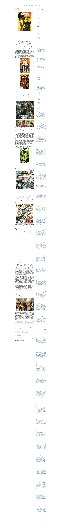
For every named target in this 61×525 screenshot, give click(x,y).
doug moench (37, 216)
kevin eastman (38, 313)
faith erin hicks (43, 230)
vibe (36, 498)
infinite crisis (43, 278)
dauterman (41, 198)
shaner (39, 435)
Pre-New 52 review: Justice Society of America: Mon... (41, 56)
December (39, 42)
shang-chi (42, 435)
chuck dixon (44, 178)
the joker (45, 473)
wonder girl (39, 510)
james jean (39, 282)
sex (43, 434)
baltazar (37, 136)
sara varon (45, 424)
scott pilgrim (40, 429)
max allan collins (43, 349)
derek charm (40, 208)
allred (41, 123)
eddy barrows (37, 221)
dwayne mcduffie (44, 218)
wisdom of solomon (38, 508)
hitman (40, 270)
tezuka (41, 470)
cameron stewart (39, 164)
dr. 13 (45, 216)
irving (37, 280)
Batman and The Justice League (40, 140)
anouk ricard (37, 129)
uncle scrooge (38, 495)
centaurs (37, 171)
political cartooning (43, 398)
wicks (44, 505)
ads (39, 119)
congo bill (37, 186)
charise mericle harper (39, 172)
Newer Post (16, 338)
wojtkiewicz (42, 508)
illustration (39, 276)
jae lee (43, 281)
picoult (45, 396)
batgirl (44, 138)
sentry (37, 434)
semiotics (45, 433)
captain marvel (43, 166)
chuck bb (41, 178)
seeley (44, 432)
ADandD (42, 118)
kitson (44, 317)
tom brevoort (37, 484)
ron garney (40, 417)
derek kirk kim (43, 208)
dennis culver (39, 207)
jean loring (40, 286)
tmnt (43, 482)
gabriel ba (44, 240)
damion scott (41, 193)
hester (43, 268)
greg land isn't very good (43, 258)
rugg (36, 420)
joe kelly (43, 293)
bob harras (41, 154)
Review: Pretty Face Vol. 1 (40, 89)
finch (39, 232)
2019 (37, 32)
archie (40, 130)
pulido (39, 404)
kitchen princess (41, 317)
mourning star (44, 365)
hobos (42, 270)
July (38, 48)
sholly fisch (37, 437)
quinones (38, 405)
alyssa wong (44, 123)
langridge (44, 321)
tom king (37, 485)
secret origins (44, 431)
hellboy (40, 267)
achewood (43, 114)
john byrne (38, 296)
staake (44, 448)
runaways (41, 420)
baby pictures (40, 134)
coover (40, 187)
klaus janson (39, 318)
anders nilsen (40, 126)
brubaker (40, 159)
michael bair (44, 355)
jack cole (40, 281)
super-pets (39, 458)
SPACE (44, 443)
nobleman (44, 377)
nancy (39, 371)
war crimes (44, 499)
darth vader (44, 197)
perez (29, 332)
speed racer (37, 445)
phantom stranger (39, 393)
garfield (36, 243)
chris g (45, 175)
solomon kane (44, 442)
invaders (40, 279)
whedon (42, 504)
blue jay (43, 153)
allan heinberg (37, 123)
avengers (39, 132)
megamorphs (41, 354)
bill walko (43, 147)
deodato (37, 208)
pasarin (42, 388)
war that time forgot (44, 500)
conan (44, 185)
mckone (42, 352)
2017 (37, 34)
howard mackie (40, 273)
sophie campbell (38, 443)
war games (37, 500)
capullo (36, 167)
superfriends (44, 459)
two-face (37, 492)
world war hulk (40, 513)
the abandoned (44, 471)
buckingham (42, 160)
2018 (37, 33)
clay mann (41, 179)
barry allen (44, 136)
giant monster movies (41, 249)
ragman (45, 406)
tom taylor (44, 485)
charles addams (44, 172)
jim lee (44, 290)
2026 (37, 23)
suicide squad (41, 455)
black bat (39, 150)
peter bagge (38, 392)
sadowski (37, 422)
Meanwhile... (39, 66)
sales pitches (42, 422)
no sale (41, 377)
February (39, 99)
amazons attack (41, 125)
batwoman (45, 143)
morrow (42, 364)
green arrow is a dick (43, 256)
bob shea (44, 154)
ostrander (40, 385)
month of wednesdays (43, 362)
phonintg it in (43, 395)
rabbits (36, 406)
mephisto (44, 354)
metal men (37, 355)
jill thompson (43, 289)
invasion (42, 279)
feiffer (44, 231)
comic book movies (40, 182)
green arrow (42, 255)
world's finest (44, 513)
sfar (45, 434)
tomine (36, 487)
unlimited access (37, 496)
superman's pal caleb (38, 463)
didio (42, 211)
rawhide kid (37, 409)
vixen (45, 498)
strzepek (40, 454)
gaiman (41, 241)
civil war (38, 179)
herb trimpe (44, 267)
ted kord (43, 467)
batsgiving (42, 143)
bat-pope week (40, 138)
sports (37, 448)
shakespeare (37, 435)
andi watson (44, 126)
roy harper (38, 419)
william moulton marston (42, 506)
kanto (44, 308)
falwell (36, 231)
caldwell (37, 163)
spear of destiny (40, 444)
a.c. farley (38, 113)
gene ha (38, 245)
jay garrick (43, 285)
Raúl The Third (43, 408)
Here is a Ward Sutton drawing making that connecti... (41, 69)
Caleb (42, 9)
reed (45, 411)
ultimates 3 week (38, 493)
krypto (44, 319)
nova (43, 379)
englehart (44, 224)
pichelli (43, 396)
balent (44, 135)
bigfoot (39, 147)
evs (44, 229)
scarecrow (45, 426)
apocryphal (44, 129)
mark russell (39, 343)
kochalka (44, 318)
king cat (36, 315)
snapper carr (43, 441)
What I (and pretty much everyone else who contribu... (41, 62)
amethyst (45, 125)
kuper (38, 320)
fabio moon (37, 230)
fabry (40, 230)
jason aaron (38, 284)
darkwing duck (37, 197)
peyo (36, 393)
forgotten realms (40, 235)
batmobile (39, 143)
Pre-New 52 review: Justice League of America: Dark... (41, 54)
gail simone (37, 241)
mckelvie (40, 352)
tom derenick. (40, 484)
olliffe (44, 382)
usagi (45, 496)
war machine (40, 500)
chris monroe (37, 176)
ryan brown (37, 421)
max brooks (37, 350)
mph (40, 366)
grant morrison (40, 254)
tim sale (36, 481)
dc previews (37, 201)
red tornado (43, 411)
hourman (36, 273)
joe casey (40, 293)
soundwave (42, 443)
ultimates (43, 492)
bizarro (41, 149)
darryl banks (41, 197)
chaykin (42, 173)
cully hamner (39, 192)
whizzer (44, 504)
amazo (38, 125)
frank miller (44, 236)
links (45, 329)
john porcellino (37, 297)
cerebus (39, 171)
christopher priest (40, 177)
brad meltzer (44, 156)
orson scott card (44, 384)
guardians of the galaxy (38, 260)
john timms (44, 298)
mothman (45, 364)
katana (41, 309)
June (38, 94)
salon (45, 422)
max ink (40, 350)
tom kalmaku (44, 484)
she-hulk (37, 436)
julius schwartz (44, 304)
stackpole (37, 449)
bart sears (37, 137)
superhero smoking (42, 460)
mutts (45, 368)
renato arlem (37, 413)
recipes (44, 409)
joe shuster (45, 294)
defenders (41, 204)
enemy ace (40, 224)
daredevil (38, 195)
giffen (45, 249)
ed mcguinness (39, 220)
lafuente (40, 321)
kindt (44, 314)
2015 (37, 37)
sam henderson (37, 423)
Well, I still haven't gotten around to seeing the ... (41, 76)
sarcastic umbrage (38, 425)
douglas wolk (42, 216)
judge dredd (38, 303)
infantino (40, 278)
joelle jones (38, 295)
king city (39, 315)
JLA (45, 291)
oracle (44, 383)
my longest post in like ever (42, 369)
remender (44, 412)
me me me (38, 353)
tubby (42, 491)
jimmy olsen (41, 291)
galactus (44, 241)
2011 (37, 102)
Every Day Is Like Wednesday (30, 4)
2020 (37, 31)
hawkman (45, 266)
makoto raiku (45, 336)
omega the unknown (38, 383)
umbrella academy (43, 493)
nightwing (43, 376)
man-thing (44, 339)
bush (36, 162)
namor (36, 371)
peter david (41, 392)
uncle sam (44, 494)
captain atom (45, 165)
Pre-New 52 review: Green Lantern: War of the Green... (41, 88)
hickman (39, 269)
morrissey (39, 364)
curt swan (43, 192)
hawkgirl (42, 266)
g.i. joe (38, 240)
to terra (39, 483)
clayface (44, 179)
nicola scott (37, 376)
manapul (37, 340)
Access (45, 113)
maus (40, 349)
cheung (44, 173)
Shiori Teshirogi (43, 436)
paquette (39, 388)
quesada (45, 404)
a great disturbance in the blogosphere (42, 112)
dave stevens (40, 199)
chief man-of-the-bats (38, 174)
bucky (44, 160)
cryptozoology (40, 191)
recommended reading (38, 410)
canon (36, 165)
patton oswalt (40, 389)
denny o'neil (43, 207)
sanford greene (38, 424)
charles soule (38, 173)
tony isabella (44, 487)
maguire (44, 335)
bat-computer (42, 137)
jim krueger (37, 290)
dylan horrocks (38, 219)
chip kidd (42, 174)
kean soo (38, 311)
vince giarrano (39, 498)
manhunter (41, 341)
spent (42, 445)
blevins (45, 151)
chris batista (37, 175)
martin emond (43, 344)
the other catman (44, 474)
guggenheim (19, 332)
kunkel (36, 320)
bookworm (44, 155)
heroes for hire (40, 268)
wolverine (37, 509)
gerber (43, 247)
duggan (43, 217)
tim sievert (40, 481)
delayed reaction (38, 205)
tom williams (40, 486)
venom (43, 497)
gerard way (40, 247)
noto (41, 379)
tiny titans (39, 482)
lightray (43, 328)
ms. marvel (40, 367)
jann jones (43, 283)
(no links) (38, 77)
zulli (40, 517)
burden (39, 161)
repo (44, 413)
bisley (36, 149)
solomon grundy (40, 442)
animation (43, 128)
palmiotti (37, 387)
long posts (37, 332)
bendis (39, 145)
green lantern (37, 258)
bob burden (38, 154)
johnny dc (41, 299)
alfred (45, 121)
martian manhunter (38, 344)
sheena (40, 436)
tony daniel (39, 487)
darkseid (44, 196)
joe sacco (42, 294)
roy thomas (42, 419)
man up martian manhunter (42, 337)
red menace (39, 411)
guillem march (43, 261)
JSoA (27, 332)
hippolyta (45, 269)
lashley (37, 323)
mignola (45, 357)
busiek (38, 162)
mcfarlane (37, 352)
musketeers (43, 368)
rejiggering (40, 412)
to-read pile (42, 483)
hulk (44, 274)
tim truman (43, 481)
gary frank (39, 243)
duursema (39, 218)
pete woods (45, 391)
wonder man (44, 510)
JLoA (43, 292)
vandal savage (37, 497)
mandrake (43, 340)
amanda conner (41, 124)
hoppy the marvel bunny (39, 272)
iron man (45, 279)
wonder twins (37, 511)
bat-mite (37, 138)
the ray (40, 475)
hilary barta (42, 269)
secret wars (41, 432)
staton (41, 450)
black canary (43, 150)
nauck (45, 371)
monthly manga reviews (40, 363)
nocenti (36, 378)
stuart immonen (43, 454)
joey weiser (41, 295)
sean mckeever (38, 430)
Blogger (42, 520)
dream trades (37, 217)
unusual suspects (42, 496)
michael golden (41, 356)
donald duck (37, 214)
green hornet (44, 257)
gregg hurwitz (38, 259)
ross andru (41, 418)
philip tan (40, 394)
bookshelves (40, 155)
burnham (44, 161)
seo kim (39, 434)
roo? (38, 418)
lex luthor (39, 327)
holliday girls (37, 271)
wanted (41, 499)
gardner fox (44, 242)
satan (44, 425)
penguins (39, 391)
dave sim (37, 199)
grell (41, 259)
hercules (37, 268)
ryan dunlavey (40, 421)
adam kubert (41, 117)
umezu (36, 494)
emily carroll (43, 223)
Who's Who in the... (41, 505)
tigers (40, 480)
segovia (36, 433)
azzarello (44, 133)
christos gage (43, 177)
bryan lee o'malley (38, 160)
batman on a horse (41, 141)
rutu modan (44, 420)
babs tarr (37, 134)
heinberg (38, 267)
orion (40, 384)
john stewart (40, 298)
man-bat (40, 339)
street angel (37, 454)
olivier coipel (41, 382)
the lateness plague (39, 474)
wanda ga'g (38, 499)
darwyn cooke (37, 198)
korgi (38, 319)
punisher (42, 404)
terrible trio (43, 469)
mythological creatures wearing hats (39, 370)
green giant (37, 257)
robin (36, 416)
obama (39, 380)
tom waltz (37, 486)
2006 (37, 108)
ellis (40, 222)
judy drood (42, 303)
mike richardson (41, 358)
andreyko (38, 127)
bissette (39, 149)
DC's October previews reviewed (41, 80)
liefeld (38, 328)
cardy (39, 167)
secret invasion (40, 431)
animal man (40, 128)
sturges (36, 455)
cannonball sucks (44, 164)
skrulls (37, 441)
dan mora (42, 194)
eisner (44, 221)
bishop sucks (44, 148)
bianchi (36, 147)
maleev (37, 337)
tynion (40, 492)
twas (44, 491)
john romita (41, 297)
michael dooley (37, 356)
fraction (44, 235)
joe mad (39, 294)
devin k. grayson (39, 210)
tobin (44, 483)
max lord (45, 350)
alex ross (39, 121)
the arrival (38, 472)
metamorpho (40, 355)
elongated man (43, 222)
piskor (43, 397)
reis (37, 412)
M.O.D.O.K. (37, 335)
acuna (40, 116)
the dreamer (41, 472)
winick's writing (43, 507)
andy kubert (41, 127)
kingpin (38, 316)
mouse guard (37, 366)
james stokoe (37, 283)
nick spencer (43, 375)
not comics (37, 379)
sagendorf (39, 422)
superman (43, 461)
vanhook (40, 497)
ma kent (41, 335)
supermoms (42, 463)
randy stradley (39, 408)
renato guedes (41, 413)
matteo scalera (37, 349)
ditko (40, 212)
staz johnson (44, 450)
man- (37, 339)
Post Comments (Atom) (21, 340)
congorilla (41, 186)
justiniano (41, 307)
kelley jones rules (42, 311)
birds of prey (40, 148)
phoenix (44, 394)
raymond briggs (41, 409)
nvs (45, 379)
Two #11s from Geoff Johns (40, 58)
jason (45, 283)
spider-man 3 (41, 446)
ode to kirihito (42, 381)
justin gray (37, 307)
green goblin (40, 257)
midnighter (42, 357)
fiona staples (44, 232)
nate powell (42, 371)
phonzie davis (37, 396)
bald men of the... (41, 135)
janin (40, 283)
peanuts (44, 390)
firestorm (39, 233)
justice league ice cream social (40, 306)
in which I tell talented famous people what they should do (41, 278)
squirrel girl (40, 448)
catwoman (37, 170)
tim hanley (44, 480)
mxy (37, 369)
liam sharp (43, 327)
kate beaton (44, 309)
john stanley (37, 298)
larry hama (42, 322)
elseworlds (37, 223)
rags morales (38, 407)
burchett (36, 161)
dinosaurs (37, 212)
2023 (37, 27)
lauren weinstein (41, 323)
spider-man (37, 446)
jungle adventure (38, 305)
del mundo (44, 204)
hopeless (44, 271)
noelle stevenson (40, 378)
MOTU (40, 365)
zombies (38, 517)
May (38, 95)
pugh (37, 404)
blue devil (40, 153)
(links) (38, 52)
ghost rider (39, 248)
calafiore (45, 162)
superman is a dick (38, 462)
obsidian (42, 380)
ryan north (44, 421)
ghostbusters (44, 248)
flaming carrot (37, 234)
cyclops (37, 193)
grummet (44, 259)
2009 (37, 104)
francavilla (37, 236)
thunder (45, 479)
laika (41, 321)
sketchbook (40, 440)
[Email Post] (24, 331)
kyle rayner (45, 320)
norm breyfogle (44, 378)
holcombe (45, 270)
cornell (39, 188)
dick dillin (39, 211)
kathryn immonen (38, 310)
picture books (39, 397)
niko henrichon (37, 377)
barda (41, 136)
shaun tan (45, 435)
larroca (39, 322)
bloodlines (45, 152)
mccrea (44, 351)
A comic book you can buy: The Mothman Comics (41, 84)
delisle (37, 206)
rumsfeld (38, 420)
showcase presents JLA (42, 437)
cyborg (45, 192)
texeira (38, 470)
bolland (36, 155)
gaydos (44, 244)
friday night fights (38, 239)
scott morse (37, 429)
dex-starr (43, 210)
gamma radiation (40, 242)
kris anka (41, 319)
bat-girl (45, 137)
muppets (37, 368)
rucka (44, 419)
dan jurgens (38, 194)
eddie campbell (44, 220)
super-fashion (41, 457)
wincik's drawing (37, 507)
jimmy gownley (37, 291)
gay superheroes (40, 244)
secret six (38, 432)
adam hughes (37, 117)
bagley (37, 135)
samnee (45, 423)
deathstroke (37, 204)
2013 (37, 39)
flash (42, 234)
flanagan (40, 234)
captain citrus (38, 166)
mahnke (41, 336)
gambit (36, 242)
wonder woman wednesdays (39, 512)
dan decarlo (45, 193)
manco (40, 340)
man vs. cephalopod (43, 338)
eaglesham (44, 219)
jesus (40, 289)
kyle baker (41, 320)
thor (39, 479)
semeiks (42, 433)
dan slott (45, 194)
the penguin (37, 475)
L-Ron (37, 321)
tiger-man (37, 480)
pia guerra (40, 396)
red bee (43, 410)
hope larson (41, 271)
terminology (39, 469)
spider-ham (44, 445)
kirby (41, 316)
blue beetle (37, 153)
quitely (41, 405)
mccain (41, 351)
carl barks (42, 167)
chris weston (41, 176)
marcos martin (37, 342)
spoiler (45, 447)
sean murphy (42, 430)
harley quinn (41, 265)
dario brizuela (41, 195)
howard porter (44, 273)
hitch (37, 270)
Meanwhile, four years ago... (40, 51)
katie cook (42, 310)
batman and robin (44, 139)
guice (39, 261)
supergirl (37, 460)
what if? (39, 504)
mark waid (43, 343)
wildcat (36, 506)
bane (39, 136)
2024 (37, 26)
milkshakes (45, 358)
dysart (41, 219)
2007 (37, 107)
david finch (43, 199)
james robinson (43, 282)
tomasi (44, 486)
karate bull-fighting (38, 309)
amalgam (37, 124)
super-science (44, 458)
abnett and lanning (42, 113)
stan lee (40, 449)
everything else (38, 228)
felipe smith (37, 232)
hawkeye (39, 266)
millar (37, 359)
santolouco (42, 424)
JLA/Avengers (38, 292)
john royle (44, 297)
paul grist (44, 389)
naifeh (44, 370)
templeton (43, 468)
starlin (38, 450)
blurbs (45, 153)
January (39, 100)
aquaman (37, 130)
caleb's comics (41, 163)
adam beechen (43, 116)
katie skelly (45, 310)
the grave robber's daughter (40, 473)
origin (38, 384)
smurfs (40, 441)
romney (36, 417)
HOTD (44, 272)
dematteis (43, 206)
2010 (37, 103)
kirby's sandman (44, 316)
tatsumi (37, 467)
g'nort (41, 240)
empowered (37, 224)
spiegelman (40, 447)
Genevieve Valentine (42, 245)
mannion (44, 341)
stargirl (36, 450)
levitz (36, 327)
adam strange (45, 117)
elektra (38, 222)
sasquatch (42, 425)
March (38, 98)
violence (42, 498)
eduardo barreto (41, 221)
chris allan (45, 174)
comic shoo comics (41, 184)
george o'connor (41, 246)
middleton (39, 357)
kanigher (42, 308)
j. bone (40, 280)
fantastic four (40, 231)
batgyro (36, 139)
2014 (37, 38)
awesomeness (37, 133)
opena (42, 383)
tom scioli (41, 485)
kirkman (37, 317)
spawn (36, 444)
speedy (40, 445)
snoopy (37, 442)
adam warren (38, 118)
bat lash (39, 137)
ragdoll (43, 406)
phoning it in (38, 395)
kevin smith (39, 314)
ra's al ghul (44, 405)
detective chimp (40, 209)
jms (45, 292)
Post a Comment (17, 337)
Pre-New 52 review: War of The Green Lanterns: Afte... (41, 86)
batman (39, 139)
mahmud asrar (37, 336)
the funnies (44, 472)
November (39, 43)
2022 (37, 28)
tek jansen (40, 468)
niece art (40, 376)
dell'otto (40, 206)
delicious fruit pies (44, 205)
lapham (36, 322)
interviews (37, 279)
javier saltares (39, 285)
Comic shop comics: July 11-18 (41, 67)
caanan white (42, 162)
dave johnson (44, 198)
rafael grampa (39, 406)
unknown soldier (43, 495)
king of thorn (42, 315)
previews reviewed (39, 402)
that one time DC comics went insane (41, 471)
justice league (43, 305)
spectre (44, 444)
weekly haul (40, 502)
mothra (38, 365)
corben (43, 187)
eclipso (36, 220)
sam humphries (42, 423)
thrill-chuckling (42, 479)
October (39, 44)
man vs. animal (37, 338)
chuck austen (37, 178)
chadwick (42, 171)
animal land (37, 128)
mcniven (45, 352)
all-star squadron (44, 122)
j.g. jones (43, 280)
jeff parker (43, 286)
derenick (37, 209)
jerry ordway (24, 332)
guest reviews (43, 260)
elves (40, 223)
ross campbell (44, 418)
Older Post (33, 338)
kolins (36, 319)
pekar (36, 391)
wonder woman (42, 511)
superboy (37, 459)
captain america (40, 165)
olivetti (38, 382)
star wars (44, 449)
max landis (42, 350)
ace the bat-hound (38, 114)
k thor (43, 307)
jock (37, 293)
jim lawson (40, 290)
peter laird (44, 392)
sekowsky (39, 433)
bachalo (44, 134)
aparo (40, 129)
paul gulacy (37, 390)
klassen (36, 318)
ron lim (43, 417)
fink (41, 232)
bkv (43, 149)
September (39, 45)
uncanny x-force (40, 494)
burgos (41, 161)
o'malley (36, 380)
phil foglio (43, 393)
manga (37, 341)
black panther (41, 151)
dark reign (40, 196)
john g (44, 296)
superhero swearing (38, 461)
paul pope (40, 390)
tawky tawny (40, 467)
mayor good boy (38, 351)
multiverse (44, 367)
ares (42, 130)
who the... (37, 505)
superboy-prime (40, 459)
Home (24, 338)
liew (40, 328)
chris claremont (41, 175)
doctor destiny (43, 212)
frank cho (40, 236)
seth (41, 434)
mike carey (38, 358)
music (39, 368)
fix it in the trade (43, 233)
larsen (45, 322)
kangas (39, 308)
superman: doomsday (43, 462)
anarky (37, 126)
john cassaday (41, 296)
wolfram (45, 508)
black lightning (37, 151)
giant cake (37, 249)
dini (44, 211)
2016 (37, 36)
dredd (41, 217)
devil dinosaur (44, 209)
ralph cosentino (42, 407)
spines (43, 447)
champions (45, 171)
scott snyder (44, 429)
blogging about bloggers (39, 152)
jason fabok (42, 284)
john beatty (45, 295)
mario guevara (42, 342)
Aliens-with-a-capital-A (39, 122)
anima (44, 127)
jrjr (44, 301)
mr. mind (43, 366)
